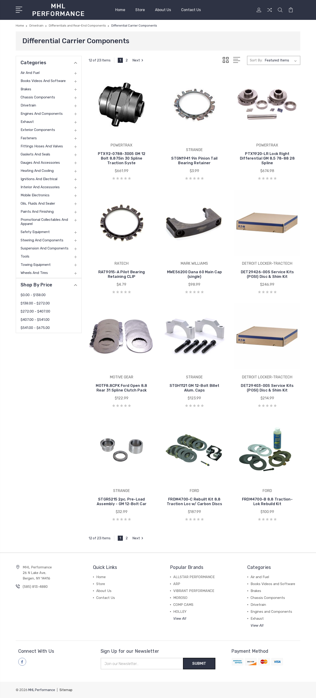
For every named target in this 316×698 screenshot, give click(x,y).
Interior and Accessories (40, 187)
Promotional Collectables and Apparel (44, 222)
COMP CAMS (183, 605)
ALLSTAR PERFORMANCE (194, 577)
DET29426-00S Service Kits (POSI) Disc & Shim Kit (267, 274)
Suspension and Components (44, 248)
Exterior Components (38, 130)
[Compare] (269, 12)
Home (120, 10)
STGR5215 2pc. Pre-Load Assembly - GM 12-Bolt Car (121, 501)
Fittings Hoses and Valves (42, 146)
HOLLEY (179, 612)
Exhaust (27, 122)
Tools (25, 256)
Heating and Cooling (37, 171)
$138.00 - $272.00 (35, 303)
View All (179, 618)
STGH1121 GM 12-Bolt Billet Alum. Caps (195, 387)
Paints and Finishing (37, 211)
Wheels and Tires (34, 273)
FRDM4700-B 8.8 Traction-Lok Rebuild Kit (267, 501)
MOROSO (180, 598)
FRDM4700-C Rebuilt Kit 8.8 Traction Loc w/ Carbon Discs (194, 501)
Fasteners (29, 138)
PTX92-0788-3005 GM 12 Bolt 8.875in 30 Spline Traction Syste (121, 158)
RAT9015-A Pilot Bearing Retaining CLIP (121, 274)
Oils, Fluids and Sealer (38, 203)
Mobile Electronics (35, 195)
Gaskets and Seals (35, 154)
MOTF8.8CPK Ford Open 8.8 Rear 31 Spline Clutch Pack (121, 387)
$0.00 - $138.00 (33, 295)
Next (136, 60)
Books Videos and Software (43, 81)
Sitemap (65, 690)
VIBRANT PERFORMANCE (193, 591)
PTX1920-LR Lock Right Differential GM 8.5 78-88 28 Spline (267, 158)
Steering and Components (42, 240)
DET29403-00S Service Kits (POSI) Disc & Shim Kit (267, 387)
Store (140, 10)
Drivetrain (28, 105)
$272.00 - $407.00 (35, 311)
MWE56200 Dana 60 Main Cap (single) (194, 274)
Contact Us (191, 10)
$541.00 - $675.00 (35, 328)
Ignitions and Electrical (39, 179)
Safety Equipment (35, 232)
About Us (163, 10)
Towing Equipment (36, 265)
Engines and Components (42, 114)
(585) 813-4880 (35, 587)
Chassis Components (38, 97)
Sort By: (256, 60)
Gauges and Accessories (40, 163)
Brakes (26, 89)
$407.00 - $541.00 (35, 320)
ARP (176, 584)
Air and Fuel (30, 73)
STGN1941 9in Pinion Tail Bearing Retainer (194, 160)
